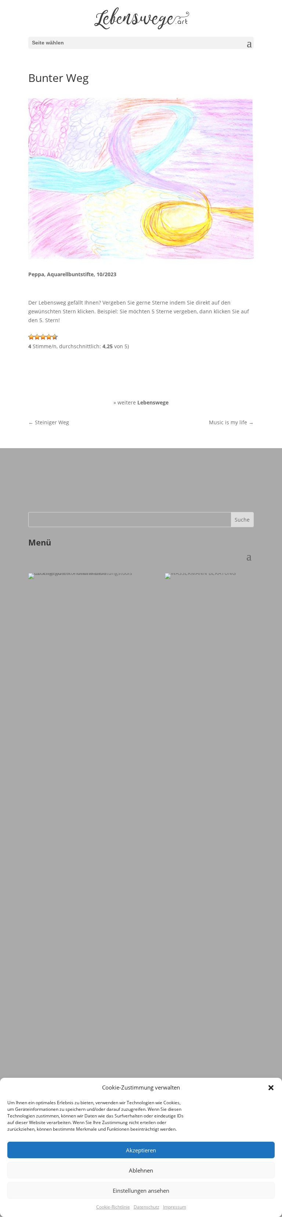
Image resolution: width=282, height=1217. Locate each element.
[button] (271, 1087)
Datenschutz (146, 1207)
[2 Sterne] (37, 337)
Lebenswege (153, 402)
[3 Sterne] (43, 337)
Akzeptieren (141, 1150)
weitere (127, 402)
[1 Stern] (31, 337)
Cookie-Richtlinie (113, 1207)
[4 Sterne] (49, 337)
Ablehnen (141, 1170)
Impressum (174, 1207)
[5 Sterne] (55, 337)
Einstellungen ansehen (141, 1190)
